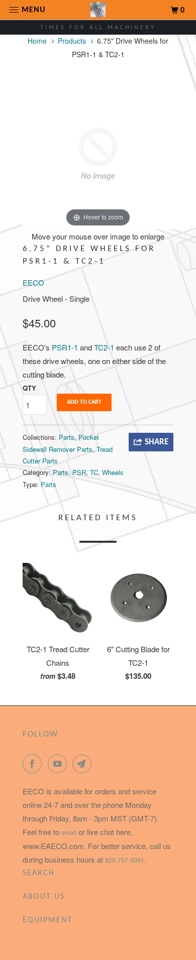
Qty (29, 388)
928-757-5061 (124, 860)
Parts (66, 437)
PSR (79, 472)
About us (44, 897)
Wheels (113, 472)
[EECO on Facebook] (34, 763)
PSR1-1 (65, 347)
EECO (33, 282)
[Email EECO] (83, 763)
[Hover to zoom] (98, 153)
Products (72, 41)
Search (39, 873)
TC (94, 472)
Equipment (47, 920)
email (68, 832)
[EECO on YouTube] (59, 763)
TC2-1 (104, 347)
